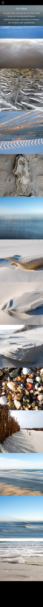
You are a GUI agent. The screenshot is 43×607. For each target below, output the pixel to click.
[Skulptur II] (21, 303)
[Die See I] (21, 218)
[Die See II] (21, 474)
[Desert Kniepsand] (21, 47)
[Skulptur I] (21, 260)
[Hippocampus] (21, 175)
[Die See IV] (21, 517)
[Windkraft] (21, 132)
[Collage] (21, 389)
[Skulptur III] (21, 346)
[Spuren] (21, 90)
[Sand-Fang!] (21, 431)
